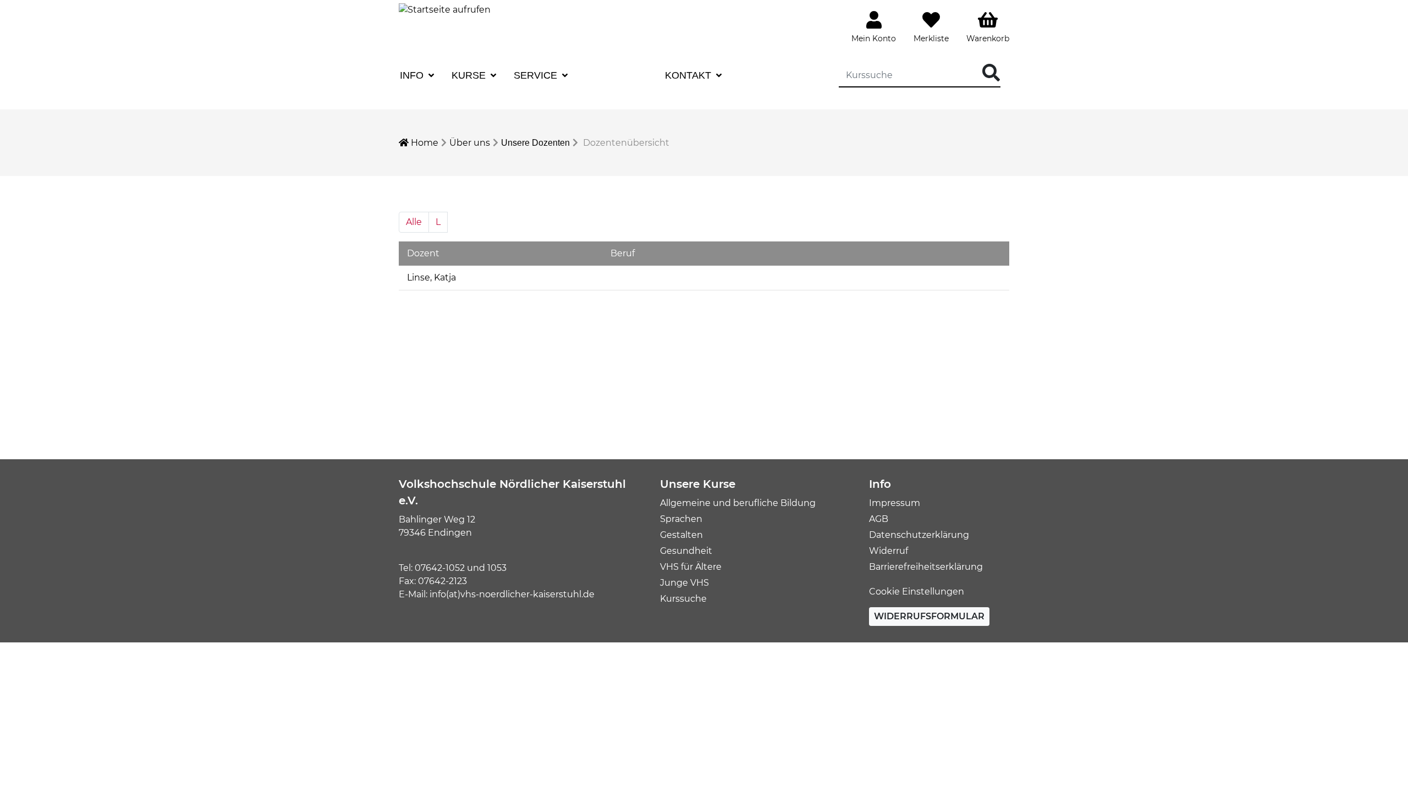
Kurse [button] (470, 75)
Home (423, 143)
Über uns (469, 143)
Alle (414, 222)
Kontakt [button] (689, 75)
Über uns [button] (612, 75)
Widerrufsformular (929, 616)
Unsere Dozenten (535, 142)
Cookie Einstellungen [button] (916, 591)
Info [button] (413, 75)
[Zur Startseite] (445, 9)
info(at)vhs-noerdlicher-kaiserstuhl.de (512, 594)
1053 (497, 568)
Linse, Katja (431, 277)
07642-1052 (440, 568)
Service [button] (537, 75)
